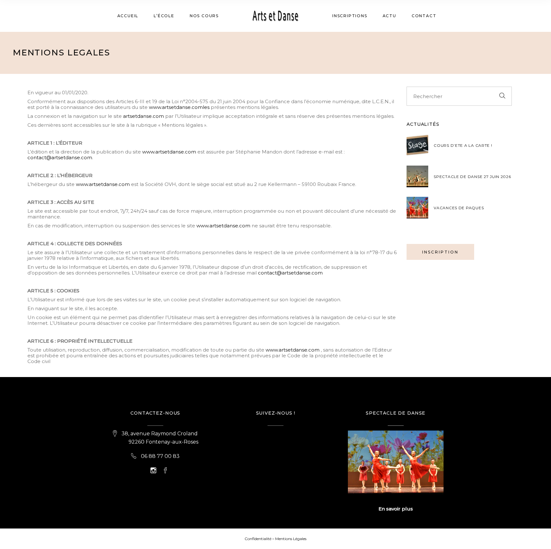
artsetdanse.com (143, 116)
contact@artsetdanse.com (59, 157)
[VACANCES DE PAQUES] (417, 207)
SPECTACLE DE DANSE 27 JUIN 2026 (472, 176)
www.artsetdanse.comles (179, 107)
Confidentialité (258, 538)
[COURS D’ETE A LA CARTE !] (417, 145)
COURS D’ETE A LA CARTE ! (463, 145)
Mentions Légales (290, 538)
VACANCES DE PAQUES (459, 207)
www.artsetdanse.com (169, 152)
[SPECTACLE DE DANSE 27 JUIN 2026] (417, 176)
